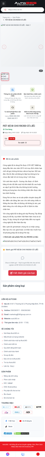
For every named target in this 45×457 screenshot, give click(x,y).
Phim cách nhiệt (9, 380)
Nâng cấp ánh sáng (11, 376)
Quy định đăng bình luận (12, 348)
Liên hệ (11, 138)
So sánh (21, 143)
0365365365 (25, 310)
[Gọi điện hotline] (38, 454)
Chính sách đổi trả (10, 344)
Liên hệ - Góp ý (9, 366)
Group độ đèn (9, 355)
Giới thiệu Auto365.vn (11, 333)
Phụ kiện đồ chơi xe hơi (12, 391)
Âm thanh (7, 394)
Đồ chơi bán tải (9, 398)
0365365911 (15, 310)
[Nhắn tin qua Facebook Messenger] (7, 454)
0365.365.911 (13, 118)
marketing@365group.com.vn (20, 314)
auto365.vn (15, 318)
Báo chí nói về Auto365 (12, 359)
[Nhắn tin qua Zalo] (23, 454)
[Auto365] (25, 3)
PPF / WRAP (8, 383)
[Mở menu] (3, 3)
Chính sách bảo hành (11, 351)
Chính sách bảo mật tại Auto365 (15, 340)
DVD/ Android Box (10, 387)
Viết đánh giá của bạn (24, 273)
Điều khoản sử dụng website (14, 337)
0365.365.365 (14, 116)
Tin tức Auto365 (10, 362)
